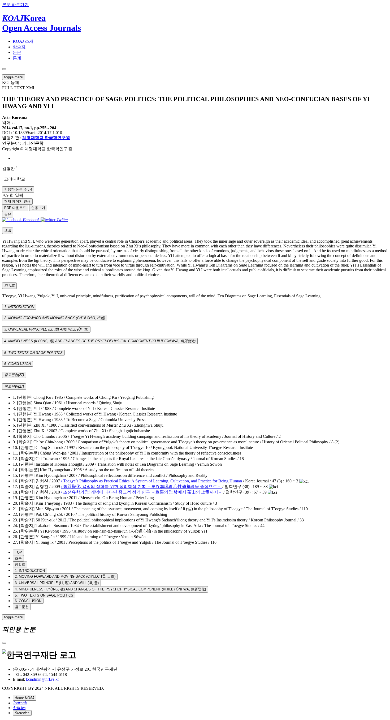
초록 (18, 558)
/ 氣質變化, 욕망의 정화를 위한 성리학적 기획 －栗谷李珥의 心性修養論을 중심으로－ (141, 486)
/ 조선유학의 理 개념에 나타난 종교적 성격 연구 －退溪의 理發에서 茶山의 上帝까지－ (142, 492)
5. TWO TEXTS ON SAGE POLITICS (44, 595)
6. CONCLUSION (28, 601)
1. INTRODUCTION (30, 571)
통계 (17, 58)
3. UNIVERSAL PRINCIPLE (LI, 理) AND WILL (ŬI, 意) (57, 583)
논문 (17, 52)
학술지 (19, 47)
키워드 (20, 565)
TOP (18, 552)
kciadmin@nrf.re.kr (42, 679)
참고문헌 (22, 607)
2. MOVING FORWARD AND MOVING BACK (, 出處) (65, 576)
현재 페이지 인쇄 (17, 201)
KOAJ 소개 (23, 41)
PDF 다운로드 (15, 208)
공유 (7, 214)
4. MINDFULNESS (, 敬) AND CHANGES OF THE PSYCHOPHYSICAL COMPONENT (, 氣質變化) (110, 589)
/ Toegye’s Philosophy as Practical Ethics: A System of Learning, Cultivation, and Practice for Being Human (152, 481)
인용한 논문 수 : (18, 189)
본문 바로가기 (15, 4)
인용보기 (38, 208)
